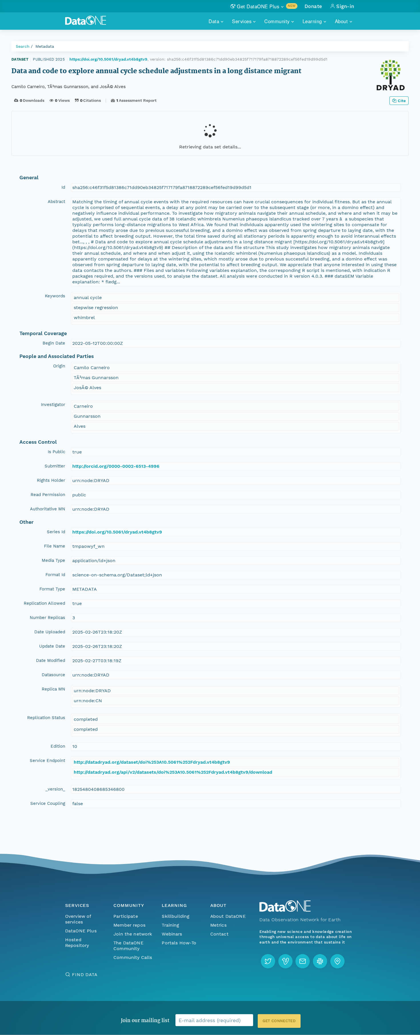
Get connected (279, 1021)
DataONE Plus (81, 931)
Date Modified (50, 660)
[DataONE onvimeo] (285, 961)
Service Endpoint (47, 760)
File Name (54, 546)
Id (63, 187)
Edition (58, 746)
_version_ (55, 789)
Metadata (44, 46)
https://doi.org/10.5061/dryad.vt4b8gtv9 (108, 59)
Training (170, 925)
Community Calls (132, 957)
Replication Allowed (44, 603)
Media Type (53, 560)
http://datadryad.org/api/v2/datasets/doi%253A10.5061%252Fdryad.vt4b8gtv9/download (173, 772)
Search (22, 46)
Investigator (53, 404)
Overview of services (78, 919)
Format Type (52, 589)
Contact (219, 934)
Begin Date (54, 343)
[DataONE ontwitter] (268, 961)
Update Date (52, 646)
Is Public (56, 451)
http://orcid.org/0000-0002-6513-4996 (115, 466)
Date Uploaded (49, 631)
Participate (125, 916)
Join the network (132, 934)
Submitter (55, 466)
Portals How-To (179, 943)
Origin (59, 366)
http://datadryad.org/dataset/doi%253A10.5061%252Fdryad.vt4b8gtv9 (152, 762)
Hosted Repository (77, 942)
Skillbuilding (175, 916)
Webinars (172, 934)
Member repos (129, 925)
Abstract (56, 201)
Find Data (84, 974)
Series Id (56, 531)
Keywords (55, 295)
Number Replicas (47, 617)
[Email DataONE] (302, 961)
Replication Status (46, 717)
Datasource (53, 674)
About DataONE (228, 916)
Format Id (55, 574)
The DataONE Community (128, 945)
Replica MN (53, 689)
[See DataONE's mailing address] (337, 961)
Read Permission (48, 494)
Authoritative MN (47, 508)
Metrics (218, 925)
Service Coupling (47, 803)
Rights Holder (51, 480)
